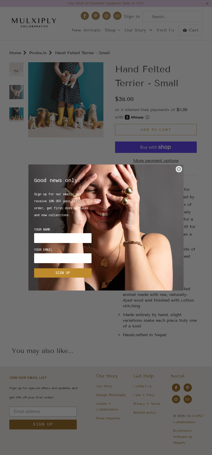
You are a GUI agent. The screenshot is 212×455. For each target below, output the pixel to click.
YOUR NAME (42, 230)
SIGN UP (63, 273)
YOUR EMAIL (43, 250)
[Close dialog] (178, 169)
